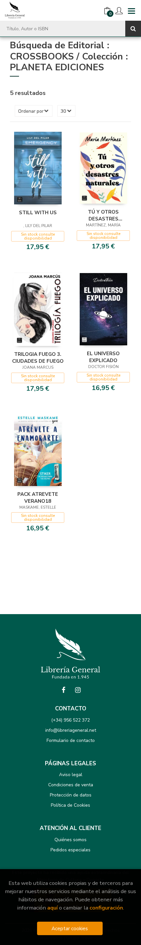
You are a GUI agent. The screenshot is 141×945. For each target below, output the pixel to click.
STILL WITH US (38, 212)
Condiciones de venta (70, 785)
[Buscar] (133, 28)
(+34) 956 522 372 (70, 720)
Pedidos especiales (70, 850)
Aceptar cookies (69, 928)
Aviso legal (70, 775)
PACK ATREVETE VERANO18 (37, 497)
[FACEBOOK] (63, 690)
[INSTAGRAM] (78, 690)
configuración (106, 907)
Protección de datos (70, 795)
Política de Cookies (70, 805)
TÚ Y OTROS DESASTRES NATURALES (103, 215)
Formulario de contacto (71, 740)
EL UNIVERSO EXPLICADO (103, 356)
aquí (52, 907)
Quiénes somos (70, 840)
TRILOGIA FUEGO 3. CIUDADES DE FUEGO (38, 357)
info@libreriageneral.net (70, 730)
